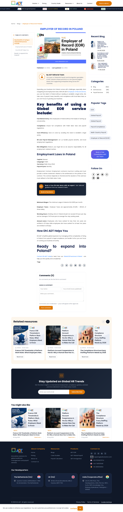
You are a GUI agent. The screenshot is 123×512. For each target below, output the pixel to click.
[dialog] (61, 508)
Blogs (18, 24)
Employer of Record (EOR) (100, 138)
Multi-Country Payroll (98, 132)
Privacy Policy (80, 502)
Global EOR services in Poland (73, 256)
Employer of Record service (77, 92)
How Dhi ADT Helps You (22, 50)
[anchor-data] (17, 3)
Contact (89, 3)
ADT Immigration (76, 459)
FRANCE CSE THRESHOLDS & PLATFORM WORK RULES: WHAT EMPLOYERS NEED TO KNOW (102, 45)
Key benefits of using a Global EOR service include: (21, 41)
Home (13, 24)
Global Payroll (96, 115)
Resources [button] (68, 3)
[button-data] (103, 321)
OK (80, 508)
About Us (79, 3)
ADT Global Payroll (77, 455)
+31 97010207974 (98, 460)
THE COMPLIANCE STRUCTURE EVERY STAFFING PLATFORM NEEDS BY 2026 (103, 65)
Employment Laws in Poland (23, 47)
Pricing (44, 3)
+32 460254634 (98, 467)
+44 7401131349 (98, 463)
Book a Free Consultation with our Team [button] (100, 154)
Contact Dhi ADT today (44, 256)
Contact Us (35, 462)
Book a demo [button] (104, 3)
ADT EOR (73, 452)
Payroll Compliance (98, 127)
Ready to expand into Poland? (21, 54)
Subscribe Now (77, 392)
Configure (73, 508)
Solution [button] (34, 3)
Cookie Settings (106, 502)
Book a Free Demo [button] (47, 192)
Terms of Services (93, 502)
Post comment (46, 308)
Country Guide (55, 3)
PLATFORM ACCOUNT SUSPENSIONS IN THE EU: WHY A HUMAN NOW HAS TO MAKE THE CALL (103, 56)
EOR (92, 110)
